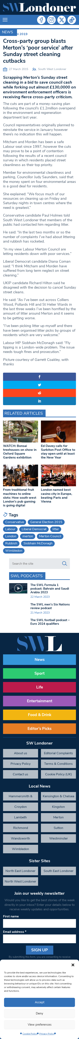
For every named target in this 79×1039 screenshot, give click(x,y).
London (10, 536)
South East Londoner (59, 871)
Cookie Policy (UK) (58, 774)
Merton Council (50, 536)
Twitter (61, 20)
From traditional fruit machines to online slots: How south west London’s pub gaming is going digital (19, 498)
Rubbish (11, 543)
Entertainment (39, 701)
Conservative (14, 522)
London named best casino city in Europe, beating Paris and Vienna (56, 496)
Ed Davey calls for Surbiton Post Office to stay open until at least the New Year (58, 452)
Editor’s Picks (39, 728)
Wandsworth (20, 838)
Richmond (20, 828)
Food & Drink (39, 714)
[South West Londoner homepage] (39, 7)
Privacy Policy (46, 1033)
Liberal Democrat (34, 529)
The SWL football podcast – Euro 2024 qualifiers (50, 622)
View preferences (39, 1025)
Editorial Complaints (58, 753)
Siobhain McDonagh (37, 543)
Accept (39, 1002)
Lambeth (20, 817)
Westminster (58, 838)
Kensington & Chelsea (58, 796)
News (7, 32)
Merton (58, 817)
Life (39, 687)
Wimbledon (13, 550)
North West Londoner (20, 881)
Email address (14, 931)
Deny (39, 1013)
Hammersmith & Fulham (20, 797)
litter (55, 529)
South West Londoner (52, 69)
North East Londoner (20, 871)
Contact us (20, 774)
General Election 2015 (46, 522)
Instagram (51, 20)
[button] (73, 965)
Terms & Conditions (58, 764)
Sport (39, 673)
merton (27, 536)
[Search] (64, 563)
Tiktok (71, 20)
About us (20, 753)
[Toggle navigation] (5, 20)
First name (11, 916)
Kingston (58, 807)
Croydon (20, 807)
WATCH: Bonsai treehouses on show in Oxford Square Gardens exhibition (19, 452)
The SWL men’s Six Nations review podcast (50, 606)
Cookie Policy (29, 1033)
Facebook (41, 20)
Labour (10, 529)
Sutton (58, 828)
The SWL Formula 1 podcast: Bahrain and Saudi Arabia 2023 (49, 588)
